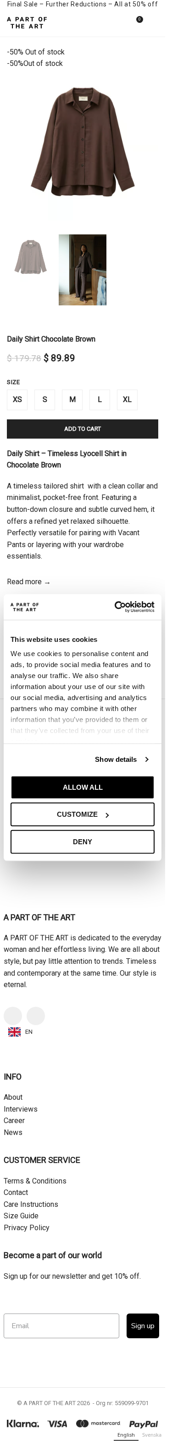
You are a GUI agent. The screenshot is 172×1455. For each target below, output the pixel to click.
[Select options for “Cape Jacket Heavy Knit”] (94, 1181)
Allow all (83, 787)
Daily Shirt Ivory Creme (43, 1198)
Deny (82, 841)
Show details (116, 759)
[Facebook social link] (16, 1381)
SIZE (13, 382)
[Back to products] (23, 320)
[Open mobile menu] (154, 23)
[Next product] (34, 320)
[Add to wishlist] (68, 1110)
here (87, 1008)
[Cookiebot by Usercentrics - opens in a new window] (116, 607)
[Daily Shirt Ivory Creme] (43, 1143)
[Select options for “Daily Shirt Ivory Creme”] (16, 1181)
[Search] (119, 23)
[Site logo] (27, 22)
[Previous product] (12, 320)
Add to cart (82, 428)
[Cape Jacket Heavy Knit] (121, 1143)
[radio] (17, 400)
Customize (77, 814)
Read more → (29, 581)
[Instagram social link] (39, 1381)
